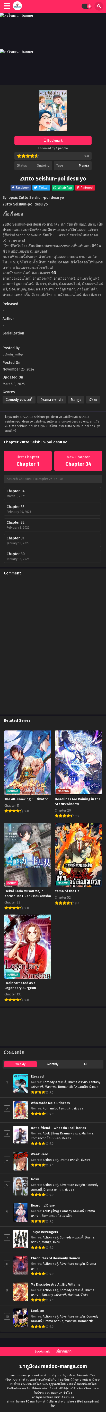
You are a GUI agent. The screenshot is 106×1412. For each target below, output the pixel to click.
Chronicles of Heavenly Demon (55, 1258)
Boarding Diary (43, 1205)
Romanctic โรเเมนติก (73, 1087)
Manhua (73, 1295)
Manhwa (51, 1087)
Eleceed (37, 1076)
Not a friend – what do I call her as (58, 1128)
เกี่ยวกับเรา (64, 1351)
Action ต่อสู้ (50, 1160)
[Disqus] (53, 646)
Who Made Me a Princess (50, 1103)
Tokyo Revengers (44, 1232)
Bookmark (42, 1351)
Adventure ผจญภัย (72, 1185)
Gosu (35, 1179)
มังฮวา (93, 1087)
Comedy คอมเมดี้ (19, 400)
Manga (84, 165)
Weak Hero (39, 1154)
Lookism (37, 1311)
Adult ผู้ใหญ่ (51, 1133)
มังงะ (93, 400)
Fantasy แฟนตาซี (54, 1295)
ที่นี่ (53, 273)
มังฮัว (84, 1295)
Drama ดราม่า (51, 400)
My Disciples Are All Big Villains (55, 1284)
